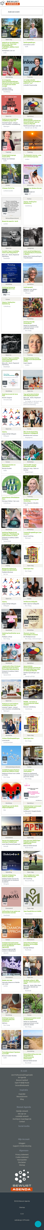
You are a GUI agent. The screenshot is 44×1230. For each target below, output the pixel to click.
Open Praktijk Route (22, 1083)
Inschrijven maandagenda (22, 1119)
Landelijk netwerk (22, 1116)
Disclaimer (22, 1162)
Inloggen (22, 1143)
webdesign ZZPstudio (22, 1220)
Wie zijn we (22, 1114)
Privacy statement (22, 1154)
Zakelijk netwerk (22, 1111)
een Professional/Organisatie (22, 1075)
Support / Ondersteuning (22, 1146)
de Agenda (22, 1077)
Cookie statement (22, 1157)
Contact (22, 1121)
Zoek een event (13, 12)
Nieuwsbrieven (22, 1096)
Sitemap (22, 1165)
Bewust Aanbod (22, 1080)
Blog (22, 1099)
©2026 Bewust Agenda (22, 1201)
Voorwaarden (22, 1160)
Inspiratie (22, 1094)
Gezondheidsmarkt (22, 1085)
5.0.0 (22, 1214)
